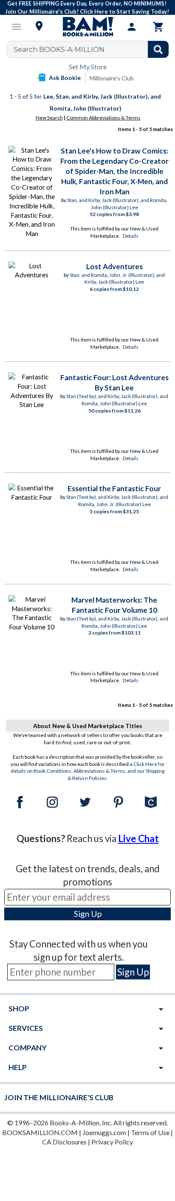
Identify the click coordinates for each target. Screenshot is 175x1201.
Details (130, 236)
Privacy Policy (112, 1142)
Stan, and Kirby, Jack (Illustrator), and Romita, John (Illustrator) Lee (117, 204)
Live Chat (138, 838)
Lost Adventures (114, 266)
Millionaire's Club (112, 78)
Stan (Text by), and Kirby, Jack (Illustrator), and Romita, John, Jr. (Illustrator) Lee (117, 500)
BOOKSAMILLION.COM (40, 1132)
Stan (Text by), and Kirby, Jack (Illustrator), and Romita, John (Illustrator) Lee (117, 400)
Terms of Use (150, 1132)
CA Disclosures (64, 1142)
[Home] (87, 27)
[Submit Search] (158, 49)
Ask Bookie (65, 77)
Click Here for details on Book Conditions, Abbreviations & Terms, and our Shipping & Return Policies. (88, 771)
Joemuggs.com (104, 1132)
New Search (49, 117)
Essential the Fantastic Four (114, 488)
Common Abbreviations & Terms (103, 117)
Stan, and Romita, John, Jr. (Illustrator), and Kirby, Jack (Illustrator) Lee (117, 278)
